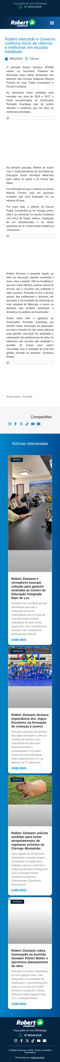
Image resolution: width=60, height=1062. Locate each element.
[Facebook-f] (21, 1040)
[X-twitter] (27, 1040)
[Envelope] (44, 1040)
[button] (52, 22)
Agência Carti (37, 1057)
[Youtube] (38, 1040)
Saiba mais (18, 639)
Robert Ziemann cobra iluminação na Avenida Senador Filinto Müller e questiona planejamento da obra (29, 958)
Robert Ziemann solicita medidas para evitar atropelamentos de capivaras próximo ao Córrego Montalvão (29, 840)
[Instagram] (15, 1040)
